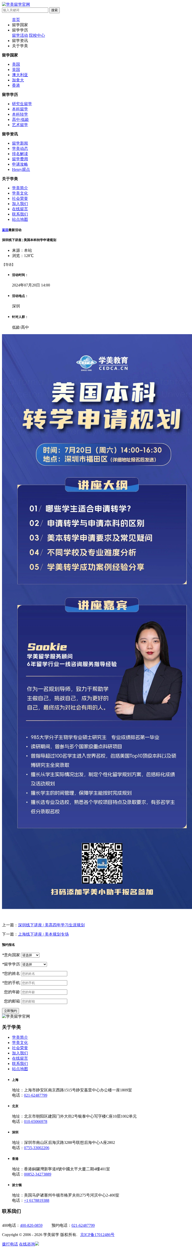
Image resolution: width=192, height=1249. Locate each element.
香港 (16, 85)
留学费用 (20, 159)
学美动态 (20, 148)
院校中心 (37, 35)
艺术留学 (20, 125)
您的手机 (11, 983)
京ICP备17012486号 (97, 1235)
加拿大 (18, 80)
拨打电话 (10, 1244)
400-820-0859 (31, 1225)
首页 (16, 19)
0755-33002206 (36, 1148)
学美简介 (20, 188)
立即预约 (10, 1011)
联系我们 (20, 214)
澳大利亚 (20, 75)
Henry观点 (21, 169)
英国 (16, 69)
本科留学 (20, 109)
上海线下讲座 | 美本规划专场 (43, 934)
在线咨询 (27, 1244)
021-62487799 (35, 1095)
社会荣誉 (20, 198)
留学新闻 (20, 143)
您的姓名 (11, 973)
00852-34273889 (37, 1174)
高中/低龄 (20, 119)
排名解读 (20, 154)
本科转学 (20, 114)
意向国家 (11, 955)
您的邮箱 (11, 1001)
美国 (16, 64)
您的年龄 (11, 992)
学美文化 (20, 193)
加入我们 (20, 204)
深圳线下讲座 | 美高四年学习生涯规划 (51, 925)
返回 (5, 230)
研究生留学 (22, 104)
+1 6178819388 (36, 1200)
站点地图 (20, 219)
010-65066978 (35, 1121)
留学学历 (11, 964)
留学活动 (20, 35)
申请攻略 (20, 164)
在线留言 (20, 209)
